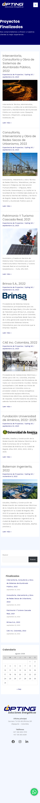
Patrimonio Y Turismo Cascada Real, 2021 (18, 218)
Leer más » (7, 122)
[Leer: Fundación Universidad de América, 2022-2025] (20, 432)
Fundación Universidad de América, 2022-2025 (19, 418)
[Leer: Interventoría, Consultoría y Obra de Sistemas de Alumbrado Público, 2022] (20, 90)
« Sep (19, 689)
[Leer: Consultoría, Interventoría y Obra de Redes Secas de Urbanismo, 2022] (20, 164)
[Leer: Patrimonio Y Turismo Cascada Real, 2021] (20, 241)
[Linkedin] (26, 741)
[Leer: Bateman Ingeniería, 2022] (20, 489)
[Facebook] (13, 741)
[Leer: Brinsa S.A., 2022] (15, 296)
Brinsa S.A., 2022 (14, 284)
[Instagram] (20, 741)
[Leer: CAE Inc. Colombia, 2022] (20, 361)
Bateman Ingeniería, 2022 (17, 468)
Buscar (5, 555)
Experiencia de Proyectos (13, 75)
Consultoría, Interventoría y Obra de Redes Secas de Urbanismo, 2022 (19, 138)
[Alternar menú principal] (35, 5)
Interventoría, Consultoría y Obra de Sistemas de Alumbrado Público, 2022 (18, 63)
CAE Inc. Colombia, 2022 (20, 342)
